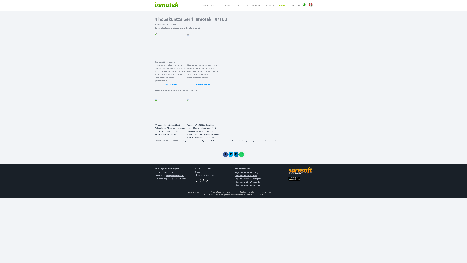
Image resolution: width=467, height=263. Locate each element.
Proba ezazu (295, 5)
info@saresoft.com (175, 175)
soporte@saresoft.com (175, 179)
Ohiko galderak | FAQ (205, 175)
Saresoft (259, 195)
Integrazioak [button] (226, 5)
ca (270, 192)
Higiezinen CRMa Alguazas (247, 185)
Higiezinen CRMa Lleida (246, 175)
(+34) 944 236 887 (167, 172)
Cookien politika (246, 192)
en (266, 192)
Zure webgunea (253, 5)
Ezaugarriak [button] (208, 5)
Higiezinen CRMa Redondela (248, 182)
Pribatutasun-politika (220, 192)
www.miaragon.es (203, 84)
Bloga (282, 5)
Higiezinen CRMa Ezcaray (246, 172)
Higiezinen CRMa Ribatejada (248, 179)
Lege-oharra (193, 192)
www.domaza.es (171, 84)
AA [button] (239, 5)
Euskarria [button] (269, 5)
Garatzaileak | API (203, 169)
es (263, 192)
